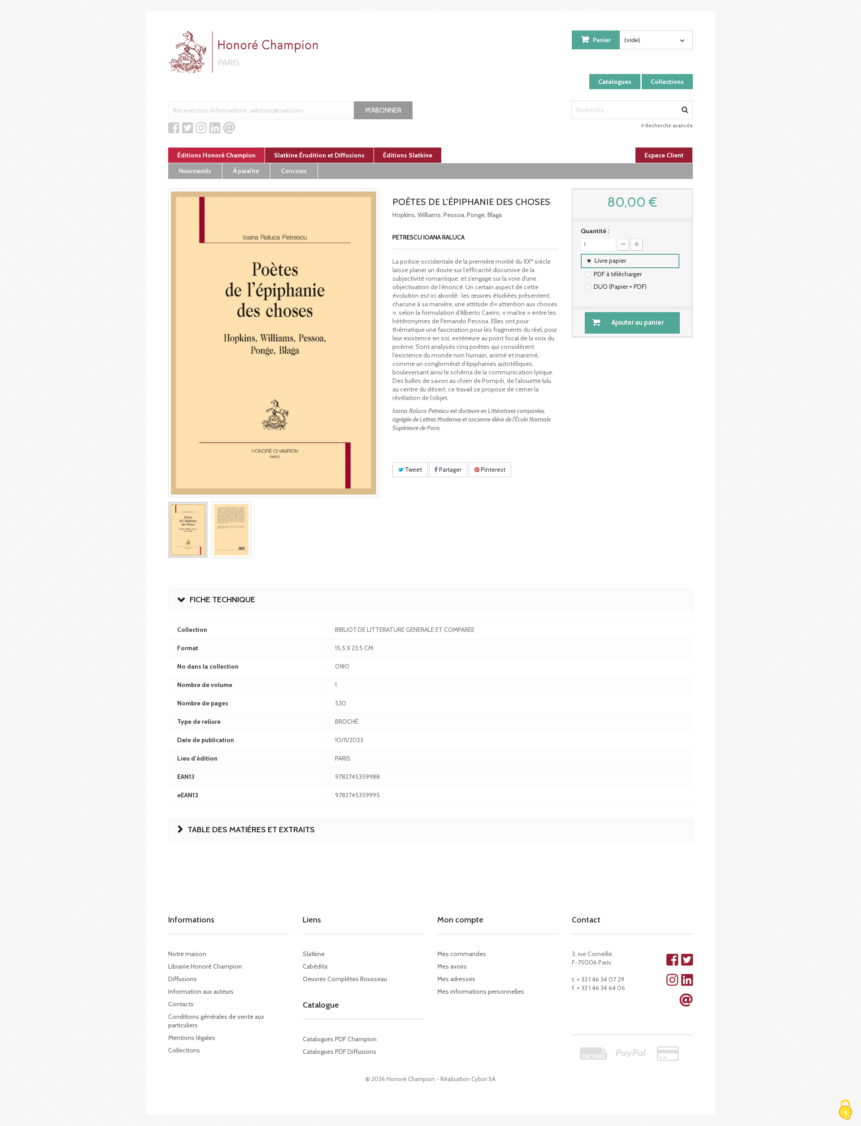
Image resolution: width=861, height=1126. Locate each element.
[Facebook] (173, 128)
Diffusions (182, 979)
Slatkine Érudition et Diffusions (319, 155)
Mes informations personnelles (480, 991)
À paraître (246, 171)
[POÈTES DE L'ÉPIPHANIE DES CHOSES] (188, 529)
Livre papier (610, 261)
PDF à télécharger (618, 274)
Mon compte (460, 920)
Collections (667, 82)
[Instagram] (201, 128)
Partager (449, 469)
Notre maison (187, 954)
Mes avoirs (452, 966)
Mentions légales (191, 1038)
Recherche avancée (668, 125)
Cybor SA (483, 1079)
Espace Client (663, 155)
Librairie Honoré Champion (205, 966)
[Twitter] (187, 128)
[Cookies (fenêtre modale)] (845, 1110)
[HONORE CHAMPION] (245, 52)
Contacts (181, 1004)
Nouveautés (195, 171)
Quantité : (595, 231)
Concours (294, 171)
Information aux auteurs (201, 991)
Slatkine (314, 954)
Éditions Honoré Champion (216, 155)
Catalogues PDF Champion (340, 1039)
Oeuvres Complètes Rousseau (345, 979)
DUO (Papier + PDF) (620, 287)
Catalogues (614, 82)
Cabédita (315, 966)
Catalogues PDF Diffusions (339, 1052)
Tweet (413, 469)
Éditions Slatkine (407, 155)
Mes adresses (456, 979)
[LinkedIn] (215, 128)
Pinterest (492, 469)
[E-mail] (229, 128)
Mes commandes (461, 954)
